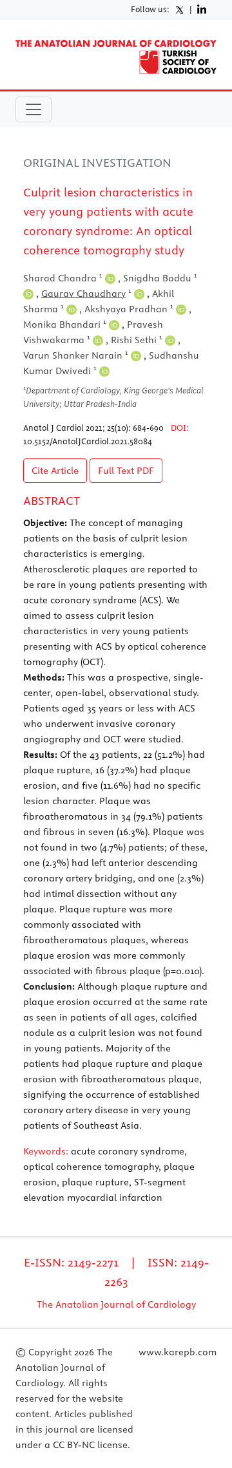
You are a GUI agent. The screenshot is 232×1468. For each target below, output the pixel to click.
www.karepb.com (178, 1352)
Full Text (126, 470)
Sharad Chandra (62, 278)
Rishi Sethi (136, 340)
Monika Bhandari (64, 324)
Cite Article (55, 470)
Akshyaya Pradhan (128, 309)
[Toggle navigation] (33, 109)
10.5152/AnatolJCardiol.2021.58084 (87, 441)
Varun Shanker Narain (75, 355)
